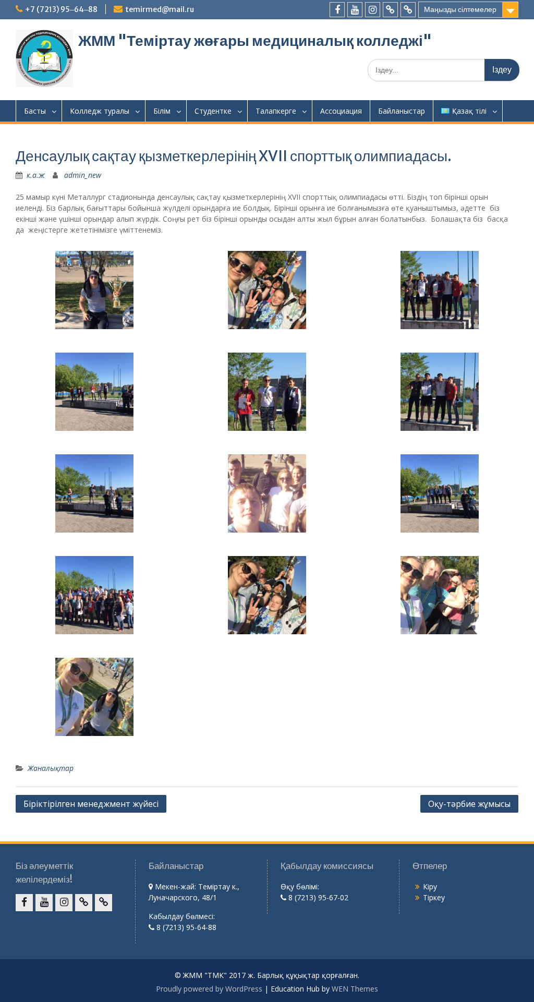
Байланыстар (401, 111)
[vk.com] (390, 9)
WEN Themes (355, 989)
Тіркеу (434, 897)
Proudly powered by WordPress (209, 989)
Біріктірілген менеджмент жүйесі (91, 804)
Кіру (430, 886)
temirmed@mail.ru (159, 9)
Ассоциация (341, 111)
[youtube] (354, 9)
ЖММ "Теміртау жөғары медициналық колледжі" (255, 40)
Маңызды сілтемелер (460, 9)
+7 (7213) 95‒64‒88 (61, 9)
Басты (35, 111)
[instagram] (372, 9)
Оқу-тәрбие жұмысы (469, 804)
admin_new (82, 175)
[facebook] (337, 9)
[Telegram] (408, 9)
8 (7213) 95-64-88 (185, 927)
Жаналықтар (51, 768)
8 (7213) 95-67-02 (317, 897)
